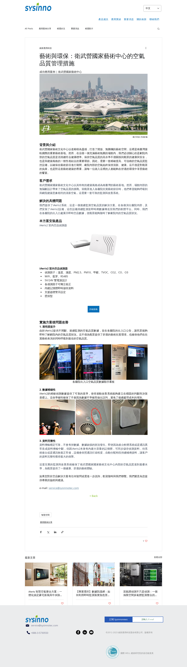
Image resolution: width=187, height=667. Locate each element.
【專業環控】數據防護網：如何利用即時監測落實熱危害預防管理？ (93, 593)
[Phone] (28, 632)
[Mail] (27, 625)
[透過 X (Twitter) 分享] (48, 532)
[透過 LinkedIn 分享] (55, 532)
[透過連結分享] (62, 532)
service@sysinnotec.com (44, 625)
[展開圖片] (57, 362)
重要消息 (75, 28)
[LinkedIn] (85, 632)
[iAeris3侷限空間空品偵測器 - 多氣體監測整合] (141, 574)
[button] (103, 19)
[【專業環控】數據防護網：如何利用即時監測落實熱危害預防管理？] (93, 574)
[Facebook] (78, 632)
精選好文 (61, 28)
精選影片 (89, 28)
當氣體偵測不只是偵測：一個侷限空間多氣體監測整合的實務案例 (140, 593)
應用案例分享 (45, 28)
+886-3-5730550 (39, 632)
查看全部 (158, 557)
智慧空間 (45, 514)
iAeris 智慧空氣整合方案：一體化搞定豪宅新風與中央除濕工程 (45, 593)
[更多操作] (146, 48)
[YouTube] (91, 632)
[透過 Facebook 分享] (40, 532)
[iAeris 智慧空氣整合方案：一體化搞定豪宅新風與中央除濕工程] (46, 574)
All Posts (29, 28)
